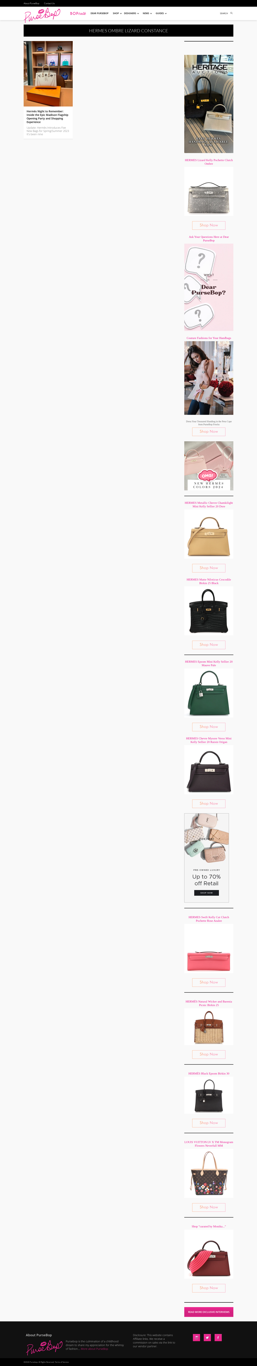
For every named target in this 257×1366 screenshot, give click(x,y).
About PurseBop (31, 3)
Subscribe (179, 1361)
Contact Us (49, 3)
